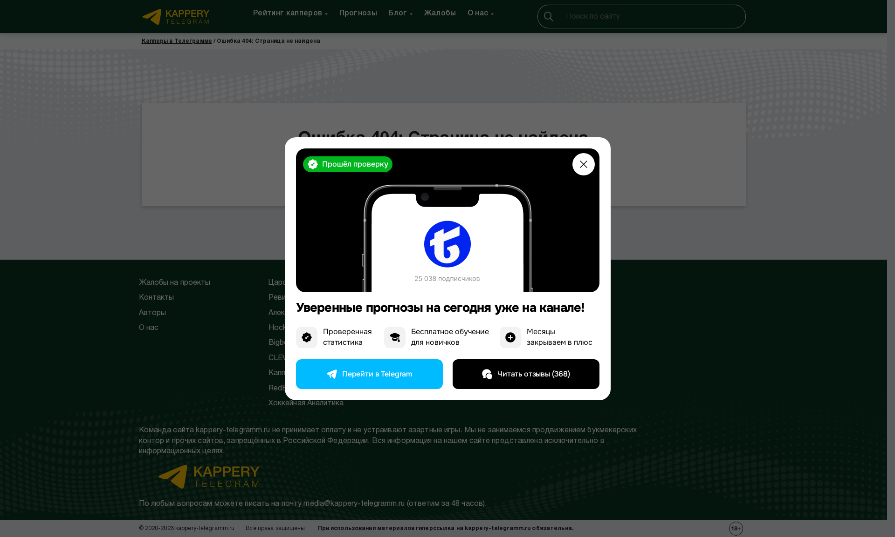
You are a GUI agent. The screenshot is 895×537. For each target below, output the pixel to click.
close (583, 164)
